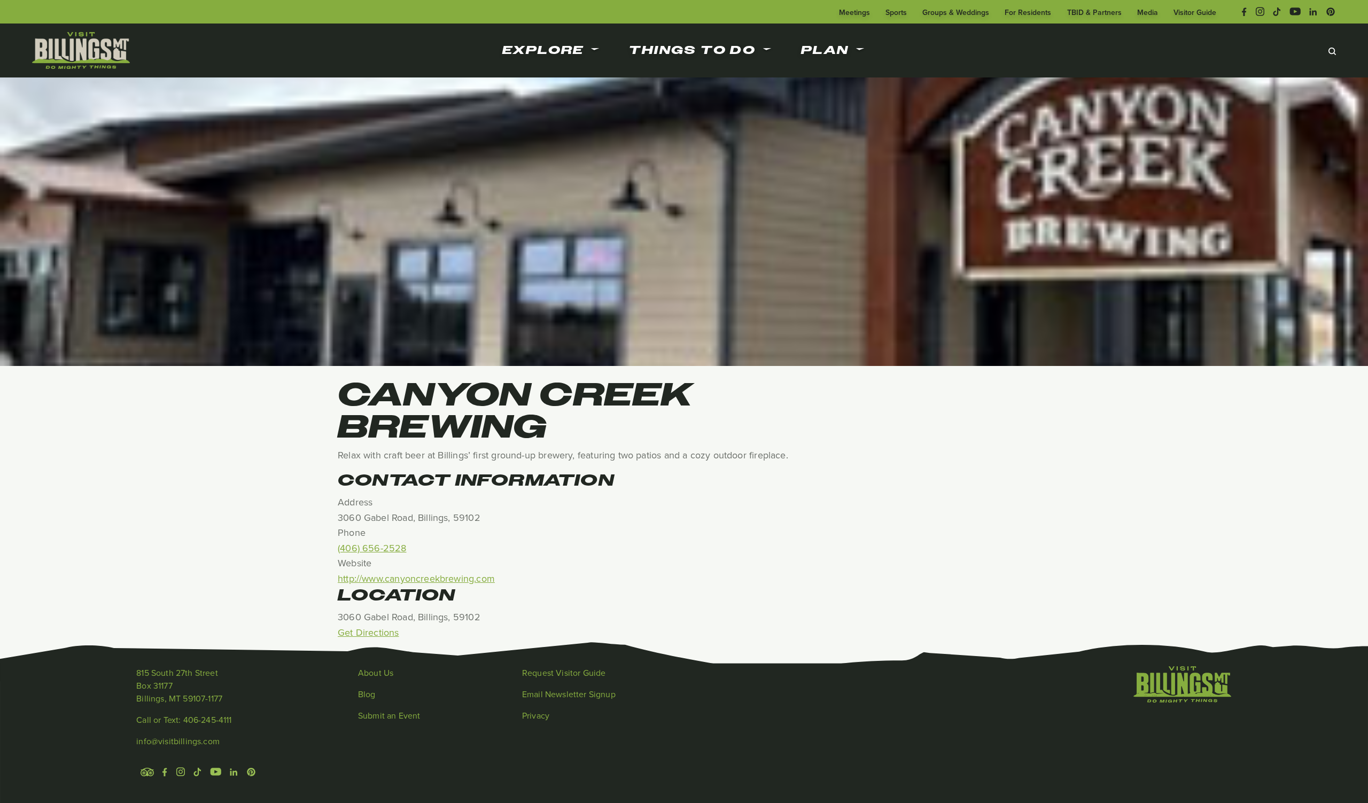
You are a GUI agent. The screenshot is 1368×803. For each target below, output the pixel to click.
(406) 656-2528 (372, 548)
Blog (367, 694)
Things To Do (692, 50)
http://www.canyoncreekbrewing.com (416, 578)
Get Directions (368, 632)
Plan (825, 50)
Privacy (535, 715)
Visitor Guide (1194, 12)
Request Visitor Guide (563, 673)
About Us (375, 673)
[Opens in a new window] (1244, 10)
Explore (543, 50)
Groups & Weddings (955, 12)
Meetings (854, 12)
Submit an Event (389, 715)
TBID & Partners (1094, 12)
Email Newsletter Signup (569, 694)
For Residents (1028, 12)
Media (1147, 12)
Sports (896, 12)
